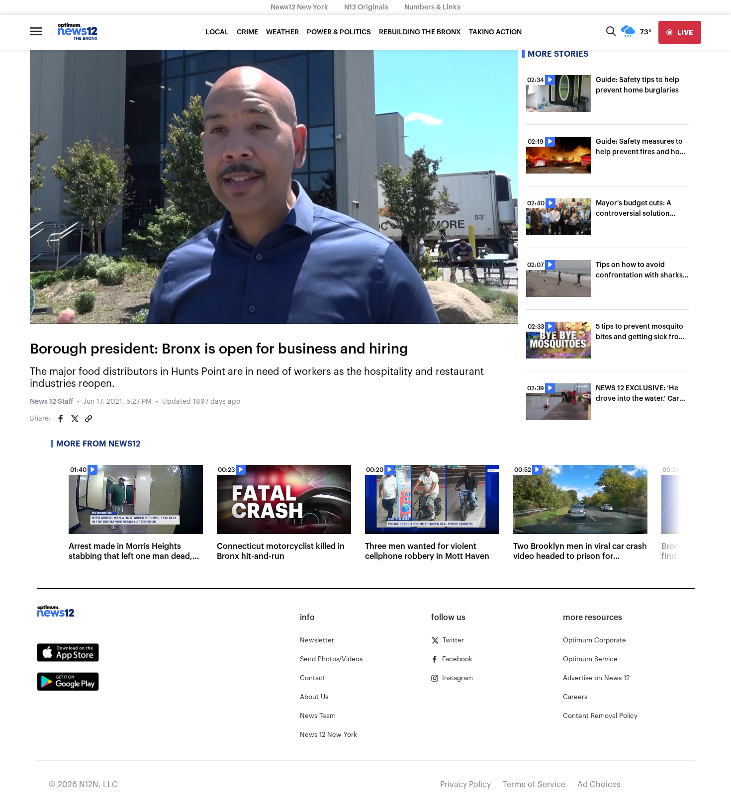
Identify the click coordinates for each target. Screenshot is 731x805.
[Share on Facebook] (61, 419)
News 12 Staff (51, 401)
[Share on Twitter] (75, 419)
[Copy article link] (88, 419)
